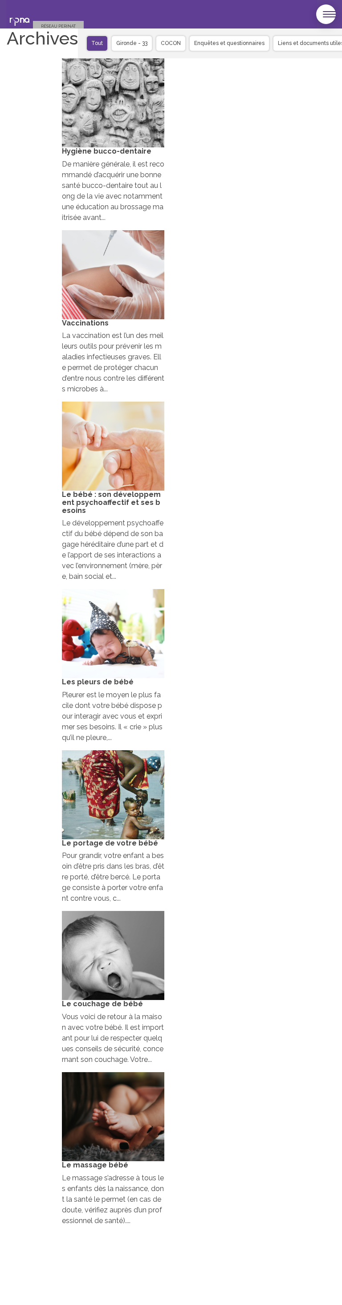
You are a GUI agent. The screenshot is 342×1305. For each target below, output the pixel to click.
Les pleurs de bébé (98, 682)
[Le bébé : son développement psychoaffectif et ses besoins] (113, 446)
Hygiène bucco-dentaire (106, 151)
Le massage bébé (95, 1165)
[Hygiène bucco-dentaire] (113, 102)
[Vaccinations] (113, 274)
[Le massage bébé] (113, 1116)
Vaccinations (85, 323)
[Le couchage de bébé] (113, 955)
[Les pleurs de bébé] (113, 633)
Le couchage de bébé (102, 1004)
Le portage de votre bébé (110, 843)
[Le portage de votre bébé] (113, 794)
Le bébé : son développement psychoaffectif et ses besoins (111, 502)
